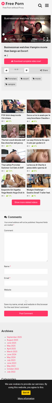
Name (7, 266)
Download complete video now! (27, 61)
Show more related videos (26, 202)
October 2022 (13, 369)
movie (38, 79)
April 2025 (11, 349)
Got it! (26, 392)
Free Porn (14, 3)
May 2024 (11, 357)
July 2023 (11, 360)
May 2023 (11, 366)
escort (26, 79)
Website (7, 290)
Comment (8, 230)
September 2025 (14, 337)
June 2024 (11, 354)
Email (7, 278)
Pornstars (12, 79)
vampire (11, 84)
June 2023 (11, 363)
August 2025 (12, 340)
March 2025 (12, 351)
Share (45, 70)
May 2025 (11, 346)
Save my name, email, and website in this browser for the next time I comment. (26, 305)
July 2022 (11, 372)
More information (26, 398)
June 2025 (11, 343)
